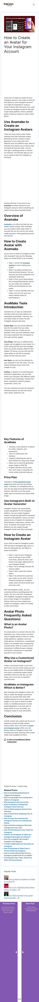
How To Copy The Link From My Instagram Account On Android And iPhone (17, 821)
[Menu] (33, 4)
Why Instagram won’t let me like (16, 802)
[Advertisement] (19, 76)
